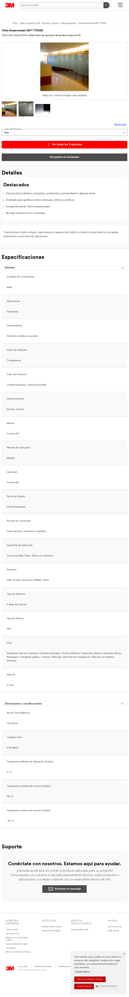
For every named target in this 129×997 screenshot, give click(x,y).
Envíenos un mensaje (68, 889)
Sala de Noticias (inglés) (51, 927)
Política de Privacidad (42, 967)
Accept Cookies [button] (84, 986)
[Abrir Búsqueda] (120, 6)
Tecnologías (11, 948)
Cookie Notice (82, 971)
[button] (106, 986)
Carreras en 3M (12, 934)
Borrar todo (120, 124)
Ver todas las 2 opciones (67, 144)
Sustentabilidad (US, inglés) (16, 944)
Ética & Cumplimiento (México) (18, 952)
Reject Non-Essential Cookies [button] (90, 979)
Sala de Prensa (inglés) (51, 931)
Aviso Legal (22, 967)
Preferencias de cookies (68, 967)
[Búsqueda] (106, 5)
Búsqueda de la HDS (79, 930)
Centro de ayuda (114, 927)
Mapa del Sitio (113, 931)
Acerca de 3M (12, 930)
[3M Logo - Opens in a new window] (9, 5)
